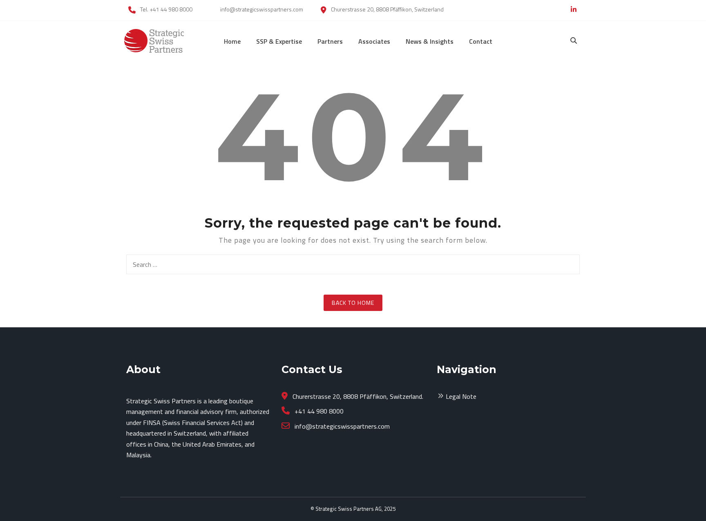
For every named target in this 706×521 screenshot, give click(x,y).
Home (232, 41)
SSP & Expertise (279, 41)
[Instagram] (562, 9)
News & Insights (430, 41)
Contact (480, 41)
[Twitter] (553, 9)
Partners (330, 41)
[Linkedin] (573, 9)
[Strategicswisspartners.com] (154, 40)
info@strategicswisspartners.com (341, 426)
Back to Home (353, 302)
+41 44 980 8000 (318, 411)
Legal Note (461, 396)
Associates (374, 41)
